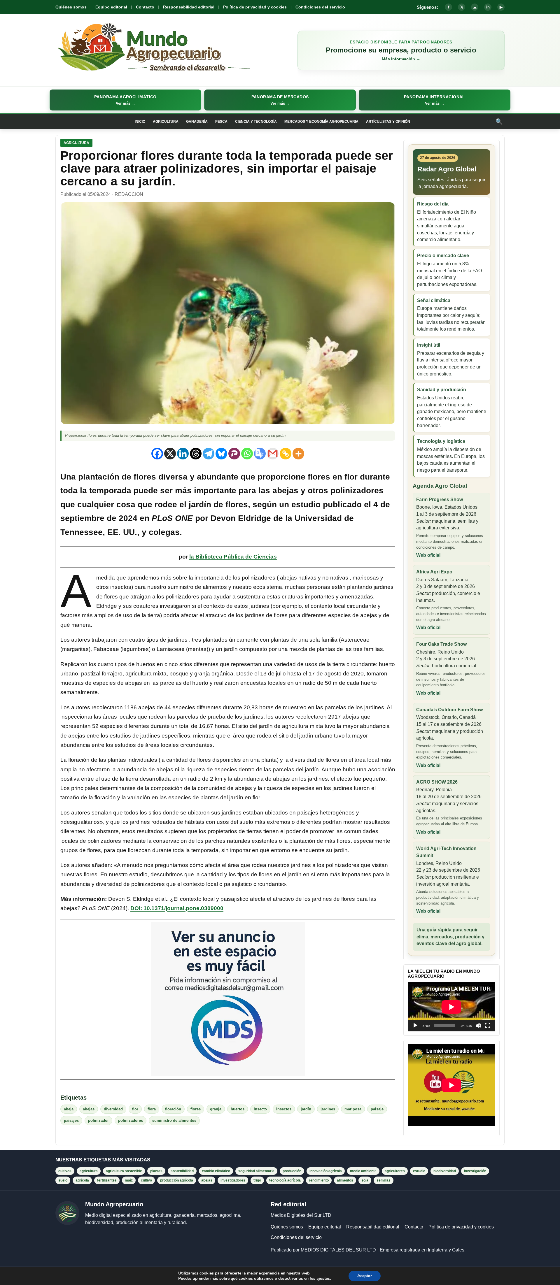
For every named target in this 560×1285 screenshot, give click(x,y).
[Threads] (196, 453)
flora (152, 1109)
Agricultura (165, 122)
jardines (328, 1109)
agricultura (89, 1171)
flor (135, 1109)
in (488, 7)
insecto (260, 1109)
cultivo (146, 1180)
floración (173, 1109)
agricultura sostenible (124, 1171)
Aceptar (364, 1276)
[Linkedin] (183, 453)
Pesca (221, 122)
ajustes (323, 1278)
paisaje (377, 1109)
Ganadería (197, 122)
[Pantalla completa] (488, 1025)
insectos (283, 1109)
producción (292, 1171)
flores (195, 1109)
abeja (69, 1109)
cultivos (64, 1171)
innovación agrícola (325, 1171)
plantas (156, 1171)
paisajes (71, 1120)
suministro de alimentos (174, 1120)
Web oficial (428, 555)
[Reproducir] (415, 1025)
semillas (384, 1180)
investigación (475, 1171)
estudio (419, 1171)
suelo (62, 1180)
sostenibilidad (182, 1171)
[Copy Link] (285, 453)
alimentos (345, 1180)
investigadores (232, 1180)
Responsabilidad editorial (188, 7)
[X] (170, 453)
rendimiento (319, 1180)
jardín (306, 1109)
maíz (129, 1180)
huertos (237, 1109)
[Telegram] (208, 453)
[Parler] (234, 453)
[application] (451, 1006)
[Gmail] (273, 453)
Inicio (140, 122)
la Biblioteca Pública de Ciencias (233, 557)
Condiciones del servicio (320, 7)
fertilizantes (107, 1180)
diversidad (113, 1109)
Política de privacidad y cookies (255, 7)
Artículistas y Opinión (388, 122)
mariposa (352, 1109)
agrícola (82, 1180)
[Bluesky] (221, 453)
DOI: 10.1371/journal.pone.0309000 (176, 908)
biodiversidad (444, 1171)
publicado (342, 504)
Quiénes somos (71, 7)
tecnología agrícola (285, 1180)
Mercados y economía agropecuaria (321, 122)
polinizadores (130, 1120)
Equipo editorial (111, 7)
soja (364, 1180)
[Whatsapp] (247, 453)
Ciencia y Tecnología (256, 122)
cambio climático (216, 1171)
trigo (257, 1180)
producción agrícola (176, 1180)
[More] (298, 453)
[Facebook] (157, 453)
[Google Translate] (260, 453)
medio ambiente (363, 1171)
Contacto (145, 7)
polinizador (98, 1120)
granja (215, 1109)
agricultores (395, 1171)
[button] (125, 99)
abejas (88, 1109)
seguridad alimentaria (256, 1171)
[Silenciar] (478, 1025)
